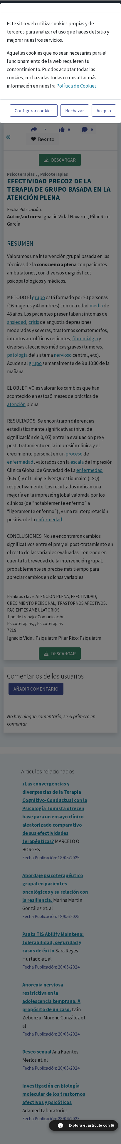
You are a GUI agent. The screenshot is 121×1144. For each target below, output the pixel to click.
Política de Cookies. (77, 86)
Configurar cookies (34, 110)
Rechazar (74, 110)
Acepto (104, 110)
